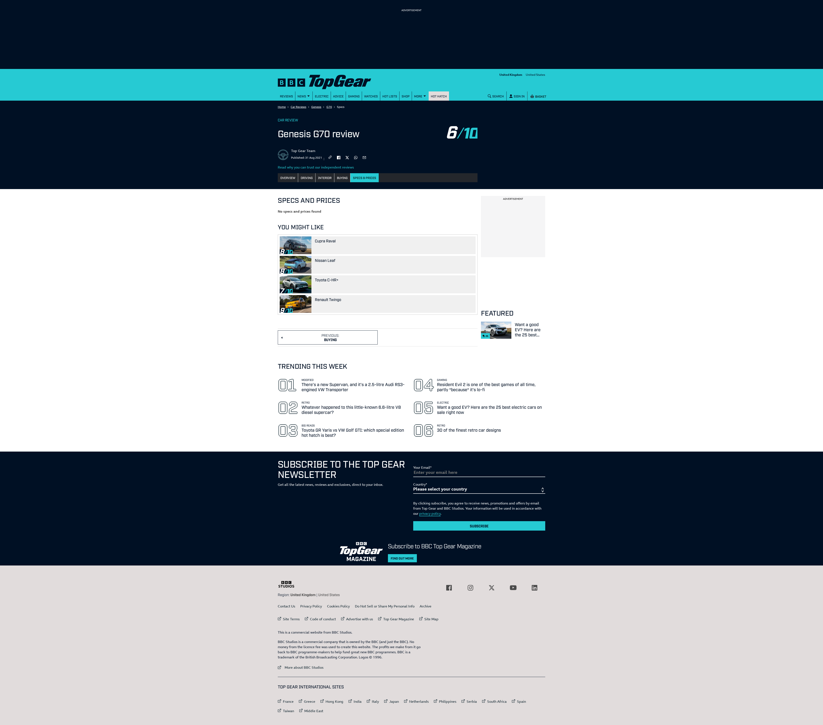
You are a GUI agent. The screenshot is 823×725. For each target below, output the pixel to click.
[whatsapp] (355, 157)
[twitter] (347, 157)
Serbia (472, 701)
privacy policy (430, 513)
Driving (307, 177)
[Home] (330, 81)
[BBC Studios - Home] (288, 584)
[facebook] (338, 157)
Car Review (288, 120)
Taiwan (288, 711)
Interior (325, 177)
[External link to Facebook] (449, 588)
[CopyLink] (330, 157)
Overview (287, 177)
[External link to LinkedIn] (534, 588)
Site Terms (291, 619)
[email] (364, 157)
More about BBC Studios (300, 667)
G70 (329, 107)
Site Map (431, 619)
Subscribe (479, 526)
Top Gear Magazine (398, 619)
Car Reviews (298, 107)
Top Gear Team (303, 151)
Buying (342, 177)
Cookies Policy (338, 606)
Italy (375, 701)
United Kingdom (510, 75)
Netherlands (419, 701)
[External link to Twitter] (492, 588)
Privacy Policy (311, 606)
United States (535, 75)
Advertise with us (359, 619)
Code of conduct (323, 619)
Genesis (316, 107)
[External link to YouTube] (513, 588)
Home (282, 107)
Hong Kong (334, 701)
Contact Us (286, 606)
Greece (309, 701)
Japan (394, 701)
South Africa (497, 701)
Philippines (447, 701)
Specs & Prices (364, 177)
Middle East (313, 711)
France (288, 701)
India (358, 701)
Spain (521, 701)
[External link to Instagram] (470, 588)
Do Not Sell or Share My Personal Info (385, 606)
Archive (425, 606)
